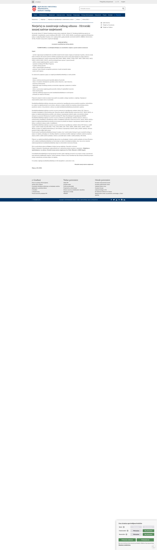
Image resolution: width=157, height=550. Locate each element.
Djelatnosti (52, 15)
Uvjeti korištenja (83, 199)
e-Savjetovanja (36, 191)
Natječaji (69, 15)
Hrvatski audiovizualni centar (102, 184)
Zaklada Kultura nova (100, 186)
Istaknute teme (61, 15)
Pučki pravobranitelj (68, 186)
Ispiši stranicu (106, 22)
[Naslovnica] (55, 9)
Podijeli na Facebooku (108, 25)
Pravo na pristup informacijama (40, 182)
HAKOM (65, 193)
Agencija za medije (68, 191)
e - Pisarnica (117, 15)
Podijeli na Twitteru (108, 27)
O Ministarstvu (43, 15)
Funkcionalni (122, 530)
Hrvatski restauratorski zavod (102, 182)
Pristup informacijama (87, 15)
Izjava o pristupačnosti (93, 199)
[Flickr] (119, 200)
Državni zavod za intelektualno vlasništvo (74, 189)
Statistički (122, 534)
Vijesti (35, 15)
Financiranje (76, 15)
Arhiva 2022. (85, 19)
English (123, 1)
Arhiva (78, 19)
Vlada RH (65, 182)
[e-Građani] (39, 2)
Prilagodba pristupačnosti (106, 1)
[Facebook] (111, 200)
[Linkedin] (124, 200)
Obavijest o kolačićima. (125, 545)
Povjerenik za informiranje (70, 188)
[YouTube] (116, 200)
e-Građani (34, 189)
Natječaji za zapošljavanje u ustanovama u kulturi (60, 19)
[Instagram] (121, 200)
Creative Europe (99, 188)
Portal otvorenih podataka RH (39, 193)
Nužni (120, 527)
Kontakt (110, 15)
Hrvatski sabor (67, 184)
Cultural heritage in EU (101, 189)
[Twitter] (114, 200)
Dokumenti (98, 15)
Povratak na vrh (36, 199)
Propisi (104, 15)
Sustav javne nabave (37, 184)
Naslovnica (35, 19)
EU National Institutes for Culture (103, 191)
